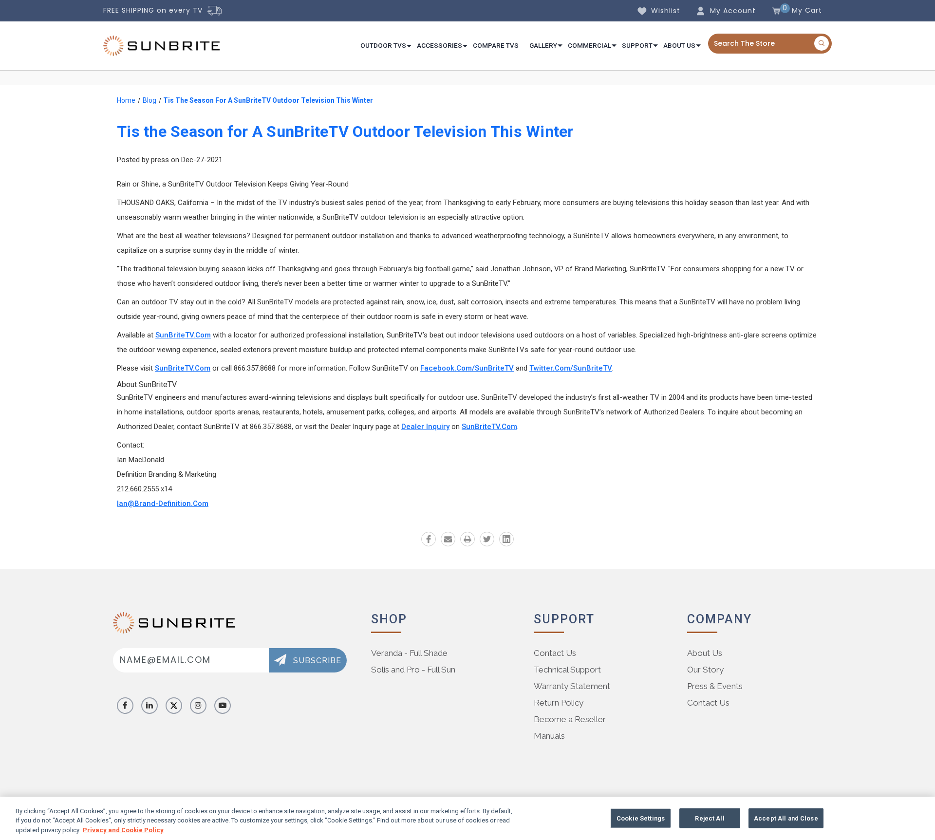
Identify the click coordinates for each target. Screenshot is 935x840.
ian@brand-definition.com (162, 503)
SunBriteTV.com (183, 335)
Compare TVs (496, 45)
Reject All (709, 817)
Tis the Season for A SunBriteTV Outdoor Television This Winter (345, 131)
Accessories (439, 45)
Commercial (589, 45)
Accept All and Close (786, 817)
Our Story (705, 669)
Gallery (543, 45)
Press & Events (715, 686)
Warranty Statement (572, 686)
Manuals (549, 736)
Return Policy (558, 703)
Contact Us (555, 653)
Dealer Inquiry (425, 426)
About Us (679, 45)
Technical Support (567, 669)
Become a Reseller (570, 719)
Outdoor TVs (383, 45)
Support (637, 45)
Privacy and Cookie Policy (123, 830)
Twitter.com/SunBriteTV (570, 368)
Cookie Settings (641, 817)
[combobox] (770, 44)
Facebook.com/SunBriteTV (467, 368)
